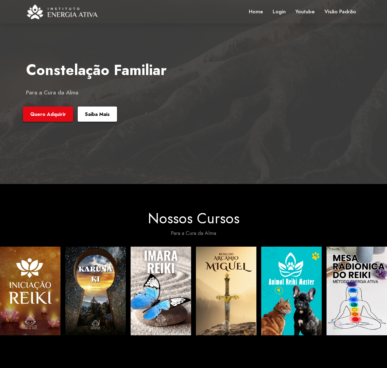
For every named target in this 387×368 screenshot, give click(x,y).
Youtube (305, 11)
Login (279, 11)
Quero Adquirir (48, 114)
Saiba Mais (97, 114)
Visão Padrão (340, 11)
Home (256, 11)
